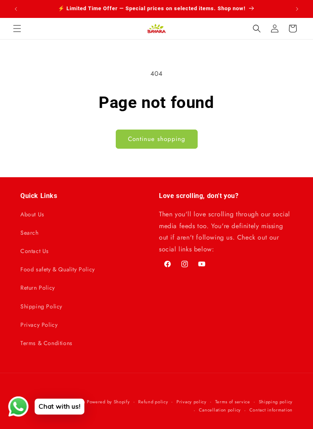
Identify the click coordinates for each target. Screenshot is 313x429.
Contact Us (34, 251)
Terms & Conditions (46, 343)
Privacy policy (191, 401)
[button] (17, 28)
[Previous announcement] (16, 9)
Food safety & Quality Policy (57, 269)
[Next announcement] (297, 9)
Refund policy (153, 401)
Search (29, 233)
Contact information (271, 410)
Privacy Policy (38, 325)
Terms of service (232, 401)
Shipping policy (276, 401)
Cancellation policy (220, 410)
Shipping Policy (41, 306)
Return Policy (37, 288)
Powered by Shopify (108, 401)
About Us (32, 214)
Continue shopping (156, 138)
